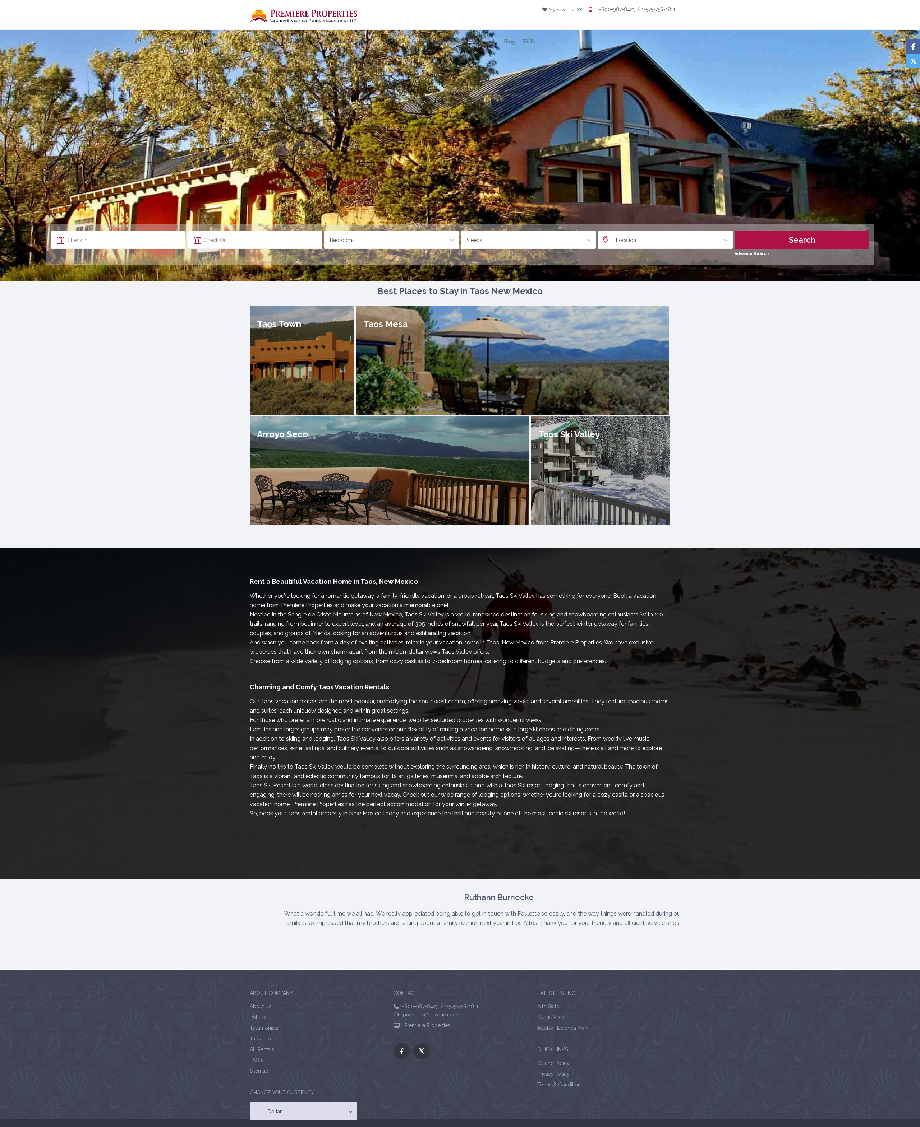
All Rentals (484, 42)
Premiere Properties (425, 1025)
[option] (512, 913)
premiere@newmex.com (429, 1014)
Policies (259, 1017)
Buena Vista (550, 1017)
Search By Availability (438, 42)
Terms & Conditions (560, 1085)
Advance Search (752, 253)
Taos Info (366, 42)
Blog (509, 42)
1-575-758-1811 (657, 9)
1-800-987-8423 (616, 9)
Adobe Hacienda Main (562, 1028)
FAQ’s (529, 42)
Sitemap (259, 1071)
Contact (395, 42)
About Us (299, 42)
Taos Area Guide (260, 42)
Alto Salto (548, 1006)
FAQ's (256, 1060)
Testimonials (332, 42)
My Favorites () (563, 9)
